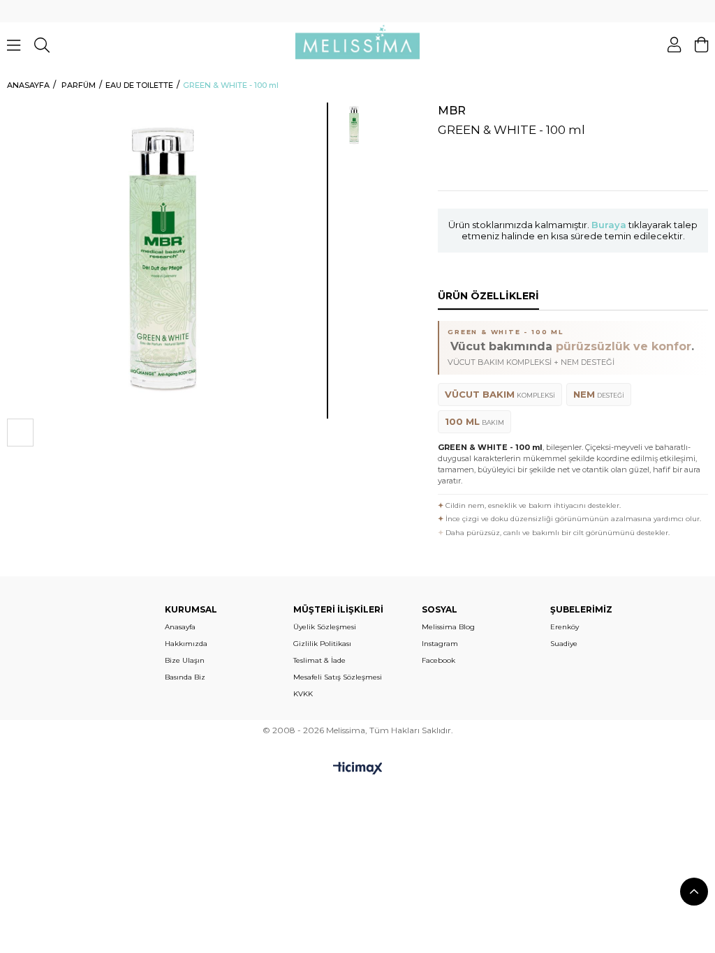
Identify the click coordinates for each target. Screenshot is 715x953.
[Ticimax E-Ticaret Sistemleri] (358, 769)
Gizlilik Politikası (322, 643)
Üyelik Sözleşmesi (324, 626)
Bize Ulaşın (185, 660)
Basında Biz (185, 677)
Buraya (608, 224)
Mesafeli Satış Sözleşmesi (337, 677)
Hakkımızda (186, 643)
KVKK (303, 693)
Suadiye (563, 643)
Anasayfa (180, 626)
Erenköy (564, 626)
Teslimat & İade (319, 660)
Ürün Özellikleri (488, 296)
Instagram (440, 643)
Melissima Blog (448, 626)
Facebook (438, 660)
